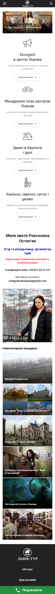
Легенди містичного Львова (20, 504)
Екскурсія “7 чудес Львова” (20, 441)
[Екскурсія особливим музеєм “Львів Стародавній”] (27, 462)
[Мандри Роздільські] (27, 368)
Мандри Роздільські (16, 379)
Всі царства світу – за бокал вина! (22, 27)
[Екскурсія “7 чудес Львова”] (27, 431)
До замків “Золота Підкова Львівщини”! (27, 410)
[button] (4, 3)
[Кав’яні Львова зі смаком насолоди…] (27, 524)
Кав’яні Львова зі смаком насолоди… (25, 535)
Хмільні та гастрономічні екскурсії (18, 24)
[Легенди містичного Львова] (27, 493)
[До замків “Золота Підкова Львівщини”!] (27, 399)
